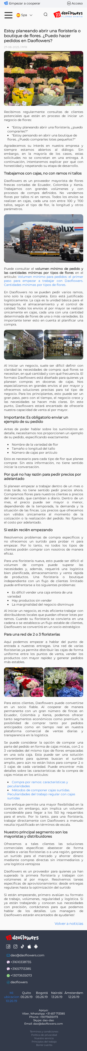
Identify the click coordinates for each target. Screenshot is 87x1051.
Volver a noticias (69, 923)
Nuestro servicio (44, 1038)
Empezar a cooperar (24, 3)
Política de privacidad (44, 1034)
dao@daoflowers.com (27, 955)
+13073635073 (21, 975)
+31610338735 (20, 962)
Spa (24, 15)
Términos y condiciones (44, 1031)
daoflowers (19, 982)
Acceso (77, 3)
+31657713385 (20, 969)
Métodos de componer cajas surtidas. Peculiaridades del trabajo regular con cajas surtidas (41, 794)
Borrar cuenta (44, 1045)
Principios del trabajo (44, 1041)
